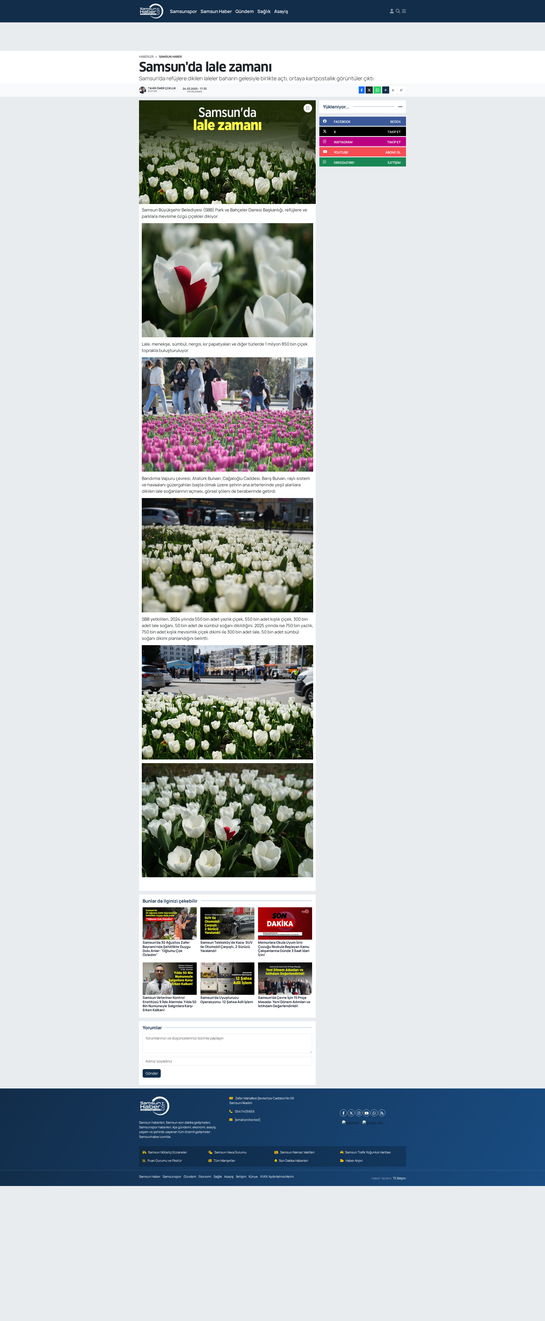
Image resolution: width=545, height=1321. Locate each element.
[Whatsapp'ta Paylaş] (377, 89)
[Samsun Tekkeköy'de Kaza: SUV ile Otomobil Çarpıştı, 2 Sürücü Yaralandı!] (227, 922)
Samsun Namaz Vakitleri (297, 1152)
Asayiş (281, 11)
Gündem (244, 11)
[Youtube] (366, 1112)
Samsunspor (183, 11)
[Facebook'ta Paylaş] (362, 89)
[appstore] (350, 1122)
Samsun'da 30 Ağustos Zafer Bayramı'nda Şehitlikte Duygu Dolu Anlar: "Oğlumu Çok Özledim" (167, 948)
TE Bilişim (399, 1178)
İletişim (241, 1176)
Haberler (146, 57)
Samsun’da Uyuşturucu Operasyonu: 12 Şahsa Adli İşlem (226, 999)
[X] (351, 1112)
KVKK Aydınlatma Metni (277, 1176)
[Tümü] (400, 106)
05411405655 (245, 1111)
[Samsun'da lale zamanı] (227, 152)
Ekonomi (205, 1176)
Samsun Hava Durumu (230, 1152)
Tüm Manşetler (224, 1160)
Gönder (152, 1073)
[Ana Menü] (404, 11)
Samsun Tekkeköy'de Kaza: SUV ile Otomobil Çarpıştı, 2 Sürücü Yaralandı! (226, 946)
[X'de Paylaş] (369, 89)
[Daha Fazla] (385, 89)
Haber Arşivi (354, 1160)
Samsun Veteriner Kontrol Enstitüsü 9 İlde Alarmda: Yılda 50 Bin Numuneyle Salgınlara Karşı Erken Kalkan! (169, 1003)
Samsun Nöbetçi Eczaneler (167, 1152)
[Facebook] (343, 1112)
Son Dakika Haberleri (293, 1160)
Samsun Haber (216, 11)
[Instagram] (358, 1112)
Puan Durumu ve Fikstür (165, 1160)
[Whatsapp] (374, 1112)
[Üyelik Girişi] (392, 11)
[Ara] (398, 11)
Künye (253, 1176)
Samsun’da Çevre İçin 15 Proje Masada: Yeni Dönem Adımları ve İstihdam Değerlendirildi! (284, 1001)
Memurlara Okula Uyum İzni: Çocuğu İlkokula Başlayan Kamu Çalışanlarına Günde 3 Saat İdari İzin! (283, 948)
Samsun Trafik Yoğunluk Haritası (368, 1152)
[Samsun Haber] (152, 11)
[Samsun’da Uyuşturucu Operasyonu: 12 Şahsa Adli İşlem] (227, 978)
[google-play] (373, 1122)
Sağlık (264, 11)
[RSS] (381, 1112)
